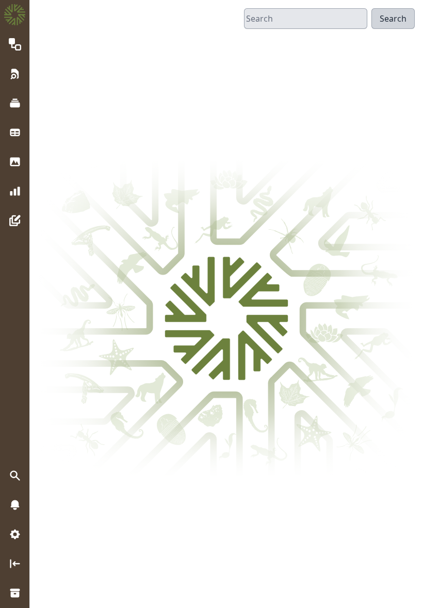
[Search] (14, 476)
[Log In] (14, 564)
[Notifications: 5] (14, 505)
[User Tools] (14, 534)
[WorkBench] (14, 132)
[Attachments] (14, 161)
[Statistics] (14, 191)
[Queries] (14, 73)
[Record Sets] (14, 102)
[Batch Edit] (14, 220)
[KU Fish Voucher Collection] (14, 593)
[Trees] (14, 44)
